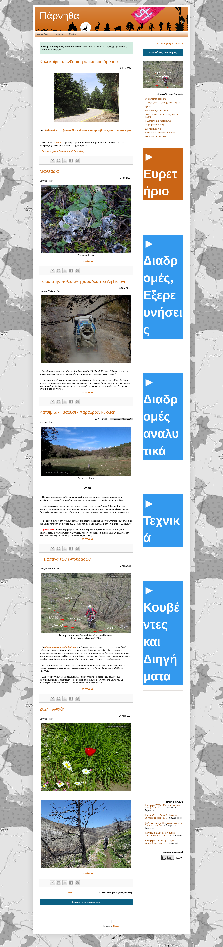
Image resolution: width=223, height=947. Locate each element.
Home (69, 892)
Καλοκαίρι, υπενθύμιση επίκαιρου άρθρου (79, 61)
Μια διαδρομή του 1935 (155, 137)
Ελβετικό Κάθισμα (153, 129)
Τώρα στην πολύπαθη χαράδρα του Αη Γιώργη (83, 281)
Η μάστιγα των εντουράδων (65, 559)
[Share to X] (64, 160)
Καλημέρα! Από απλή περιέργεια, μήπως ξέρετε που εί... (161, 841)
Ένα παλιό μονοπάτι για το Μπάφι (160, 133)
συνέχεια (87, 261)
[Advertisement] (163, 744)
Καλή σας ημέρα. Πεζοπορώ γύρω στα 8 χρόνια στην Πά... (163, 824)
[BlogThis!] (58, 160)
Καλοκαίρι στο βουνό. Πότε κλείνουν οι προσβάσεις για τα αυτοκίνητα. (88, 130)
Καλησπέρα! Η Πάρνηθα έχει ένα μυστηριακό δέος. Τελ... (161, 816)
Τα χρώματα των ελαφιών (156, 125)
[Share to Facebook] (71, 160)
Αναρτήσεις (43, 34)
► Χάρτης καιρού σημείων (169, 43)
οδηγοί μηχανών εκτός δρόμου (60, 647)
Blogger (116, 926)
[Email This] (52, 160)
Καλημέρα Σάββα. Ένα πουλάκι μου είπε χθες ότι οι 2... (162, 806)
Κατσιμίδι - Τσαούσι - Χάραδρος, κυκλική (77, 412)
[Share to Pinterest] (77, 160)
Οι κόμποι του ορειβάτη (155, 99)
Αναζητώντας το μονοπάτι (156, 110)
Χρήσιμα (59, 34)
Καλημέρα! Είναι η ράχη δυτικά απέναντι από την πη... (160, 834)
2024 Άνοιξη (52, 709)
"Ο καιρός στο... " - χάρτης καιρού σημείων (163, 103)
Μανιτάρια (49, 171)
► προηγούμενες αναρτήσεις (115, 892)
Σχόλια (73, 34)
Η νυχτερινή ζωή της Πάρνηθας (158, 121)
